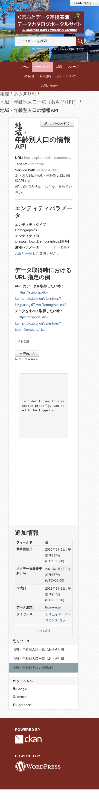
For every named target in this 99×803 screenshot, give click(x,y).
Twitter (20, 697)
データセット (42, 66)
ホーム (24, 66)
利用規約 (45, 76)
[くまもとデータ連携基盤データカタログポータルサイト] (49, 17)
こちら (46, 187)
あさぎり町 (24, 93)
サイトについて (66, 76)
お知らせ (28, 76)
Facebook (23, 705)
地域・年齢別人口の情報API (29, 110)
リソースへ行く (59, 123)
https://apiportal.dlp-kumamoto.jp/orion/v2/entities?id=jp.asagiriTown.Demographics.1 (41, 298)
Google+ (22, 689)
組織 (59, 66)
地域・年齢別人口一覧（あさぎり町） (39, 102)
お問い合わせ (49, 85)
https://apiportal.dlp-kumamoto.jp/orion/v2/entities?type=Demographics (38, 323)
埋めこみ (28, 353)
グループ (73, 66)
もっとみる (44, 630)
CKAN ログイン (84, 3)
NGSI (24, 341)
